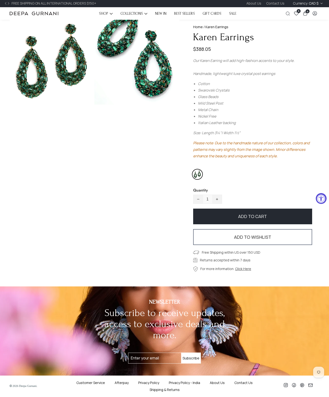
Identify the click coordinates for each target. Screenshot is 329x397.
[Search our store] (288, 13)
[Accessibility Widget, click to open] (321, 198)
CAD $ (306, 3)
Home (198, 27)
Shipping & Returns (165, 389)
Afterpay (122, 382)
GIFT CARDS (212, 13)
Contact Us (275, 3)
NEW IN (160, 13)
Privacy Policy (148, 382)
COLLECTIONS (131, 13)
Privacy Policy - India (184, 382)
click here (243, 268)
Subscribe (191, 358)
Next (9, 3)
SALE (232, 13)
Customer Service (90, 382)
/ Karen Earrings (215, 27)
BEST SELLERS (184, 13)
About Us (253, 3)
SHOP (103, 13)
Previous (6, 3)
